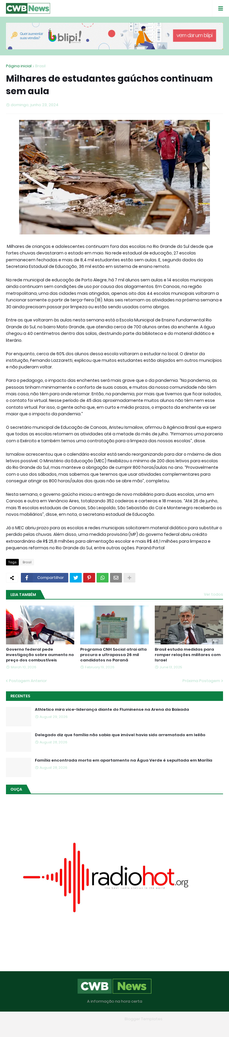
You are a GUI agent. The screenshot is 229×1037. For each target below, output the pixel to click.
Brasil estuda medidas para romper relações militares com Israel (188, 655)
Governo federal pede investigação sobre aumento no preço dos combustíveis (40, 655)
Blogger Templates (144, 1019)
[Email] (116, 577)
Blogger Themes (106, 1019)
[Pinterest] (89, 577)
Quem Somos (97, 1028)
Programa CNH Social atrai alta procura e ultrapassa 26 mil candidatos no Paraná (113, 655)
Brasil (40, 66)
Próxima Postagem (201, 681)
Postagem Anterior (28, 681)
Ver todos (213, 594)
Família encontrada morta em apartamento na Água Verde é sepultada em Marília (123, 760)
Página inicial (19, 66)
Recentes (20, 696)
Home (71, 1028)
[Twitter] (76, 577)
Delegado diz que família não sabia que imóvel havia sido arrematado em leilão (120, 735)
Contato (126, 1028)
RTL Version (153, 1028)
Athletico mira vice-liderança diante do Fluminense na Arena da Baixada (112, 709)
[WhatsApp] (103, 577)
